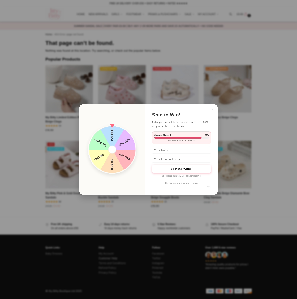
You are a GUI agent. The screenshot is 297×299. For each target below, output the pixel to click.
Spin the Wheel (181, 168)
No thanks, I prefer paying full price (181, 183)
